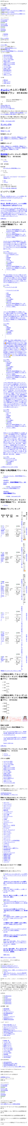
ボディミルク (6, 834)
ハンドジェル (6, 851)
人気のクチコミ (7, 1043)
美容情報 (5, 1054)
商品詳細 (3, 97)
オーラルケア (21, 176)
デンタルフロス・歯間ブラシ (10, 848)
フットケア (6, 820)
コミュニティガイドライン (10, 1026)
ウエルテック (6, 755)
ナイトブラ (6, 845)
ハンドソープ (6, 837)
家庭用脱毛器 (6, 849)
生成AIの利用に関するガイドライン (12, 1031)
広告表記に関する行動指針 (17, 112)
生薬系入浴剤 (6, 857)
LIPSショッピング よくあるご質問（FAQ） (14, 1066)
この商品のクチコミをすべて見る (9, 467)
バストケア (6, 861)
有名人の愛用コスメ (8, 778)
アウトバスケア (7, 804)
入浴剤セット (6, 860)
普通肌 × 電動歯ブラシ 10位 (8, 146)
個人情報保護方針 (8, 1013)
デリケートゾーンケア (9, 852)
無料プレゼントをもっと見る (8, 957)
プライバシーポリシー (9, 1016)
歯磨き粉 (5, 810)
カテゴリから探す (8, 56)
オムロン (5, 89)
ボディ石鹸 (6, 814)
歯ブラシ (5, 823)
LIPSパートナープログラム (10, 1027)
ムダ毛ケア (6, 843)
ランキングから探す (8, 59)
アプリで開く (4, 8)
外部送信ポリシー (8, 1018)
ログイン (5, 35)
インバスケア (6, 836)
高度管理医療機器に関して (10, 1065)
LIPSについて (6, 81)
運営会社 (5, 80)
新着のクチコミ (7, 1045)
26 (1, 104)
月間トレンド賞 (7, 74)
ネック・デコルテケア (9, 830)
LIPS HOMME (7, 1057)
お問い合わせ (6, 83)
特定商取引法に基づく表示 (10, 1063)
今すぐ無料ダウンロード (7, 1104)
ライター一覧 (6, 1042)
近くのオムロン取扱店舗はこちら (12, 168)
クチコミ (5, 182)
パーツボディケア (8, 811)
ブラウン (5, 505)
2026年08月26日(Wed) (6, 793)
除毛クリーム (6, 826)
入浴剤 (5, 819)
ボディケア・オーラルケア (10, 176)
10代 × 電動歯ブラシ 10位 (7, 137)
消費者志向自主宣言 (8, 1019)
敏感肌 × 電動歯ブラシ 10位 (11, 149)
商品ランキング (7, 1046)
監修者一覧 (6, 1040)
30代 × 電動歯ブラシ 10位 (7, 138)
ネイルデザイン (7, 71)
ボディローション (8, 816)
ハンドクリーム (7, 813)
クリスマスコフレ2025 (9, 782)
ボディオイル (6, 831)
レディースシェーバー (9, 842)
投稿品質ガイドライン (9, 1029)
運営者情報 (6, 1008)
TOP (4, 180)
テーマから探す (7, 67)
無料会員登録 (16, 1104)
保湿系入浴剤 (6, 858)
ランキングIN (6, 124)
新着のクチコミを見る (9, 64)
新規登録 (5, 34)
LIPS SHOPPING (7, 55)
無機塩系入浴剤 (7, 854)
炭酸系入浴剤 (6, 855)
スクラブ (5, 817)
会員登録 (3, 1077)
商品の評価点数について (9, 1024)
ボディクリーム (7, 805)
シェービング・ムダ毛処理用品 (11, 840)
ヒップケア (6, 828)
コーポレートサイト (8, 1012)
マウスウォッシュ (8, 822)
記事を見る (3, 745)
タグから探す (6, 65)
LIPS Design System (8, 1032)
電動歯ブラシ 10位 (5, 131)
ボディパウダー (7, 833)
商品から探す (6, 61)
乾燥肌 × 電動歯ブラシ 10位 (10, 147)
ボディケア (6, 802)
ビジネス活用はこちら (9, 1033)
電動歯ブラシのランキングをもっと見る (11, 670)
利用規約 (5, 1015)
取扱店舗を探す (7, 70)
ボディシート (6, 839)
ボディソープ (6, 807)
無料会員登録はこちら (11, 48)
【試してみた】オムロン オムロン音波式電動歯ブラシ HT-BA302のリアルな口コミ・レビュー (15, 974)
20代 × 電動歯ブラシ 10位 (20, 137)
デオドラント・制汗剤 (9, 825)
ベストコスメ (6, 73)
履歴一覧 (7, 49)
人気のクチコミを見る (9, 62)
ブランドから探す (8, 58)
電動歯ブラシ (6, 178)
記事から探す (6, 68)
